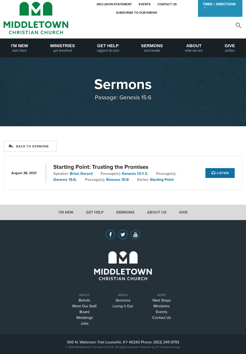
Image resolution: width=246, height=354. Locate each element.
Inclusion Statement (114, 4)
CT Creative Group (168, 347)
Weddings (84, 317)
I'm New (19, 48)
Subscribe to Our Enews (136, 12)
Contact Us (167, 4)
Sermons (152, 48)
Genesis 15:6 (64, 179)
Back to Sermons (32, 146)
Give (230, 48)
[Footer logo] (123, 258)
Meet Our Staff (84, 306)
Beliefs (84, 300)
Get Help (108, 48)
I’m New (66, 212)
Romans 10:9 (117, 179)
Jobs (84, 323)
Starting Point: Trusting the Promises (100, 167)
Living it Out (123, 306)
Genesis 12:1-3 (134, 173)
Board (84, 311)
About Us (156, 212)
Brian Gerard (81, 173)
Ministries (62, 48)
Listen (222, 173)
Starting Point (161, 179)
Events (145, 4)
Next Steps (162, 300)
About (194, 48)
